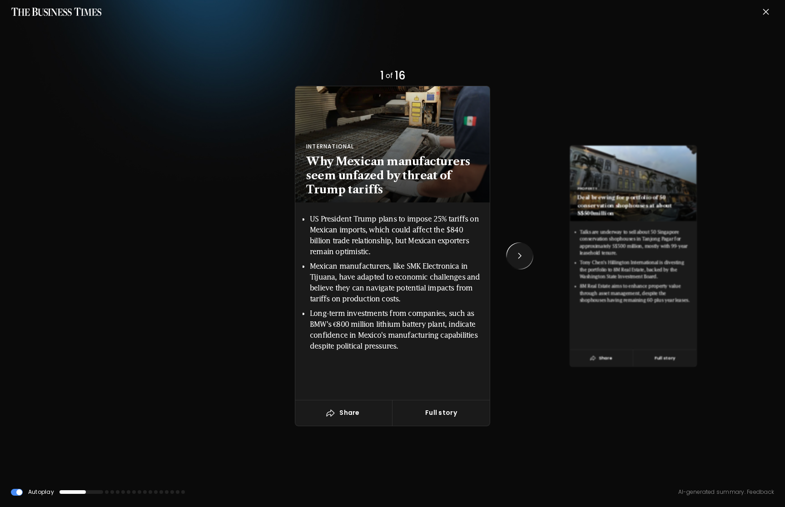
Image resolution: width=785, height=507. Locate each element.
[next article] (519, 256)
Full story (441, 412)
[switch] (17, 492)
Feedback (759, 492)
